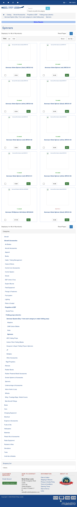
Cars (5, 409)
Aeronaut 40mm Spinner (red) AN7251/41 (58, 67)
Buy (28, 75)
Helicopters (7, 429)
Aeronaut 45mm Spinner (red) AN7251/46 (19, 140)
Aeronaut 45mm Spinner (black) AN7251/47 (57, 104)
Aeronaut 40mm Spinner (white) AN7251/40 (19, 104)
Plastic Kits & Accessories (11, 436)
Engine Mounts (9, 284)
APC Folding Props (11, 338)
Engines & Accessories (11, 421)
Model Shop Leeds (17, 497)
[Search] (48, 8)
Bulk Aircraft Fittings (10, 401)
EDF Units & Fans (10, 280)
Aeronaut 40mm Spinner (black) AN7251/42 (19, 67)
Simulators (7, 448)
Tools (6, 452)
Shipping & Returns (46, 480)
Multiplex (8, 354)
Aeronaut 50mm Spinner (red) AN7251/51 (19, 176)
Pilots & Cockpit (9, 303)
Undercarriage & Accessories (13, 385)
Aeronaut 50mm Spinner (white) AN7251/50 (57, 176)
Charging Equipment (10, 413)
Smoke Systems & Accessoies (13, 377)
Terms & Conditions (46, 484)
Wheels (6, 393)
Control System (9, 272)
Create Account (7, 479)
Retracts (7, 366)
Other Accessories (10, 358)
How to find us (45, 489)
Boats (6, 405)
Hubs (7, 330)
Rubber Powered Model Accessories (15, 373)
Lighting (7, 299)
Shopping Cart (7, 463)
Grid (14, 39)
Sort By (70, 39)
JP (6, 350)
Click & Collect (45, 477)
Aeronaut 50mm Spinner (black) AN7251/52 (57, 212)
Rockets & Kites (9, 444)
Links (42, 491)
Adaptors (8, 322)
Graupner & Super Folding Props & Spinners (18, 346)
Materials (7, 432)
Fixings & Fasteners (10, 291)
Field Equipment (9, 287)
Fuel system (8, 295)
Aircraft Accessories (10, 248)
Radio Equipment (9, 440)
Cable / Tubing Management (13, 260)
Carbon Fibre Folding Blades (14, 342)
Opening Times (45, 486)
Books (6, 256)
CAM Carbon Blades (11, 326)
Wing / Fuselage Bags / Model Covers (16, 397)
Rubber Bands (9, 370)
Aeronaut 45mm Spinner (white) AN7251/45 (57, 140)
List (9, 39)
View (67, 220)
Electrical (7, 417)
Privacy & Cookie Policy (48, 482)
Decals (6, 276)
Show (62, 39)
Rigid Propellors (9, 362)
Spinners (7, 381)
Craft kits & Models (9, 456)
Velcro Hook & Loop (10, 389)
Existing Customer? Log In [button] (11, 483)
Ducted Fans (8, 311)
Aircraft (6, 237)
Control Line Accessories (12, 268)
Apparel (7, 252)
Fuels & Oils (7, 425)
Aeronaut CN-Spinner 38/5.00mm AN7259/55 (19, 212)
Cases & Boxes (9, 264)
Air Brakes (7, 244)
